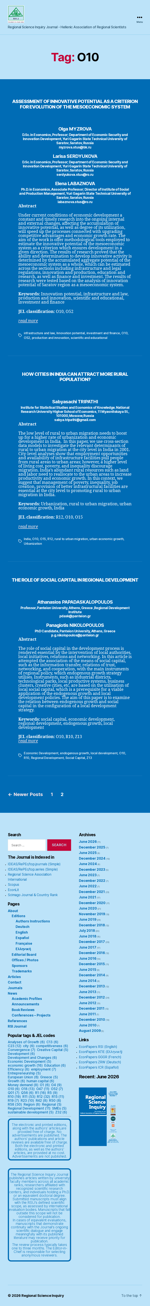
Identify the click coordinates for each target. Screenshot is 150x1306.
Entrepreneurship (24, 1073)
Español (22, 938)
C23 (14, 1046)
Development (21, 1054)
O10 (124, 333)
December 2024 (92, 858)
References (17, 1021)
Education (55, 1065)
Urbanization (33, 543)
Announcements (25, 1004)
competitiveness (52, 1046)
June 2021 (87, 897)
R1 (40, 1093)
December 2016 (92, 953)
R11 (29, 1097)
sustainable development (31, 1112)
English (22, 932)
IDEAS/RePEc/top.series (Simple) (33, 869)
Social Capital (75, 758)
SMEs (59, 1108)
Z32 (61, 1112)
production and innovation (50, 338)
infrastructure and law (39, 333)
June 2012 (87, 1003)
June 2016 (87, 958)
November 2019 (92, 914)
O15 (43, 539)
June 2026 (88, 842)
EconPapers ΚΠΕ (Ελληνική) (100, 1052)
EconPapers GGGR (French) (100, 1057)
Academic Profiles (27, 999)
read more (28, 741)
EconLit (13, 890)
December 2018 (92, 925)
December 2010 (92, 1020)
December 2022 (92, 881)
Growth (16, 1081)
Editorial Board (24, 955)
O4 (56, 1085)
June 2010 (87, 1025)
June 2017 (87, 947)
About (13, 911)
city (29, 1046)
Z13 (89, 758)
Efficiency (18, 1069)
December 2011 (91, 1008)
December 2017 (92, 942)
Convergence (21, 1050)
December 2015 (92, 964)
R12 (50, 539)
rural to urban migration (71, 539)
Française (24, 943)
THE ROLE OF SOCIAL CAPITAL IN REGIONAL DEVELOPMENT (75, 580)
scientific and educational (89, 338)
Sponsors (20, 966)
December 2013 (92, 986)
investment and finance (103, 333)
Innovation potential (70, 333)
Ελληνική (23, 949)
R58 (15, 1104)
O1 (45, 1085)
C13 (52, 1042)
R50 (55, 1101)
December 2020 (92, 903)
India (27, 539)
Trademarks (22, 971)
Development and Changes (32, 1058)
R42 (42, 1101)
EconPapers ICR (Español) (99, 1067)
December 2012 (92, 997)
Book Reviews (23, 1010)
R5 (52, 1093)
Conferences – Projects (31, 1015)
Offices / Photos (25, 960)
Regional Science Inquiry (42, 1296)
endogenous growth (74, 753)
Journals (15, 988)
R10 (26, 758)
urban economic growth (106, 539)
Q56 (27, 1093)
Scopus (13, 885)
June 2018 (87, 936)
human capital (40, 1081)
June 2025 (88, 853)
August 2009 (90, 1031)
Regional (52, 1104)
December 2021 (92, 892)
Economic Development (41, 753)
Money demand (23, 1085)
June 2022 (88, 886)
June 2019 (87, 919)
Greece (49, 1077)
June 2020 (88, 908)
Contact (14, 982)
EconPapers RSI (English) (98, 1047)
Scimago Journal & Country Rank (33, 895)
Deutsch (22, 927)
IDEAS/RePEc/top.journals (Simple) (34, 864)
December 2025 (92, 847)
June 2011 (87, 1014)
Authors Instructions (33, 921)
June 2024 (88, 864)
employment (43, 1069)
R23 (27, 1101)
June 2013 (87, 992)
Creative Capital (52, 1050)
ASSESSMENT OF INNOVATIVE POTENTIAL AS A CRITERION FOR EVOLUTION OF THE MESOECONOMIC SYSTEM (75, 104)
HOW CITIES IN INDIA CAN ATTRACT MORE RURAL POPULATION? (75, 376)
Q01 (14, 1093)
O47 (43, 1089)
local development (104, 753)
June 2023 (88, 875)
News (12, 993)
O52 (27, 338)
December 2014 (92, 975)
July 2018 (87, 931)
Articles (14, 977)
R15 (58, 1097)
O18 (28, 1089)
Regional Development (47, 758)
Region (32, 1104)
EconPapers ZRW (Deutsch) (100, 1062)
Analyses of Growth (26, 1042)
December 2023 (92, 870)
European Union (23, 1077)
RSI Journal (17, 1026)
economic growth (25, 1065)
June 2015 (87, 970)
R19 (13, 1101)
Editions (18, 916)
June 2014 (87, 981)
